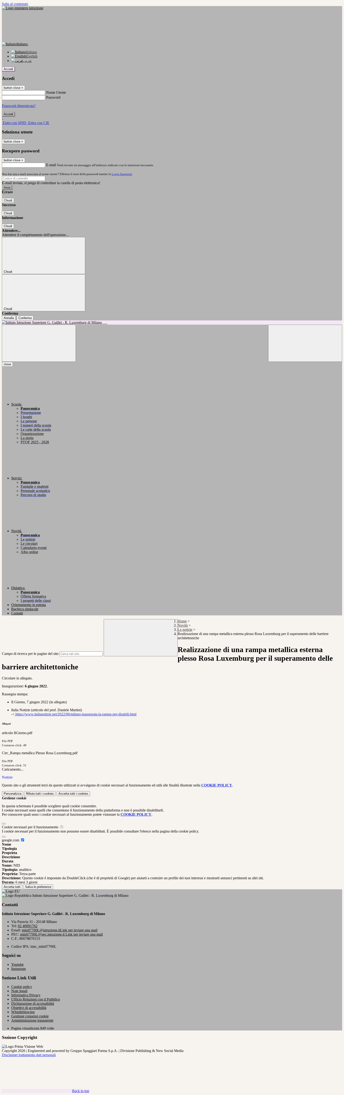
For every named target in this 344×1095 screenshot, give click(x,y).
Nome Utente (56, 92)
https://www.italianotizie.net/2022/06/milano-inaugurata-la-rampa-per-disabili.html (75, 714)
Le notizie (185, 630)
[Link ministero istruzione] (22, 8)
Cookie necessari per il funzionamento (30, 827)
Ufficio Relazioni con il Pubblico (35, 999)
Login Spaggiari (122, 174)
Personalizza (12, 793)
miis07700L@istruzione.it (59, 930)
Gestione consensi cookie (30, 1016)
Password (53, 97)
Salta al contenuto (15, 4)
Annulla (9, 318)
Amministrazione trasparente (32, 1020)
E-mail (51, 165)
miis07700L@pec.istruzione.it (61, 934)
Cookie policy (21, 987)
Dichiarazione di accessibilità (32, 1003)
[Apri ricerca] (305, 343)
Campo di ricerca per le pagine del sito (30, 654)
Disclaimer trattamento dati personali (29, 1055)
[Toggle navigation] (39, 343)
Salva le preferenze (38, 887)
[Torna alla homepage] (172, 322)
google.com (11, 840)
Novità (183, 625)
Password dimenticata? (19, 106)
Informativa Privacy (25, 995)
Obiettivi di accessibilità (28, 1008)
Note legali (19, 991)
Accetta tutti (73, 793)
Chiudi (8, 200)
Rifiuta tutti (40, 793)
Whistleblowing (23, 1012)
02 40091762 (27, 926)
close (7, 364)
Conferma (25, 318)
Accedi (8, 69)
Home (182, 621)
